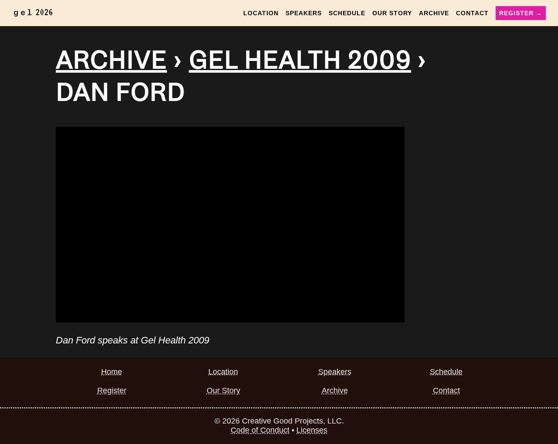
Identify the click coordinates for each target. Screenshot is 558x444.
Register (111, 390)
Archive (434, 13)
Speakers (304, 13)
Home (111, 371)
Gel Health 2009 (300, 60)
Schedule (347, 13)
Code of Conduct (260, 429)
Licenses (311, 429)
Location (261, 13)
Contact (472, 13)
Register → (520, 13)
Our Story (392, 13)
